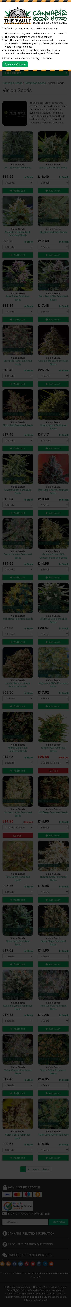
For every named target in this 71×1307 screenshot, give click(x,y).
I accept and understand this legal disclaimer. (29, 58)
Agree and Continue (15, 64)
